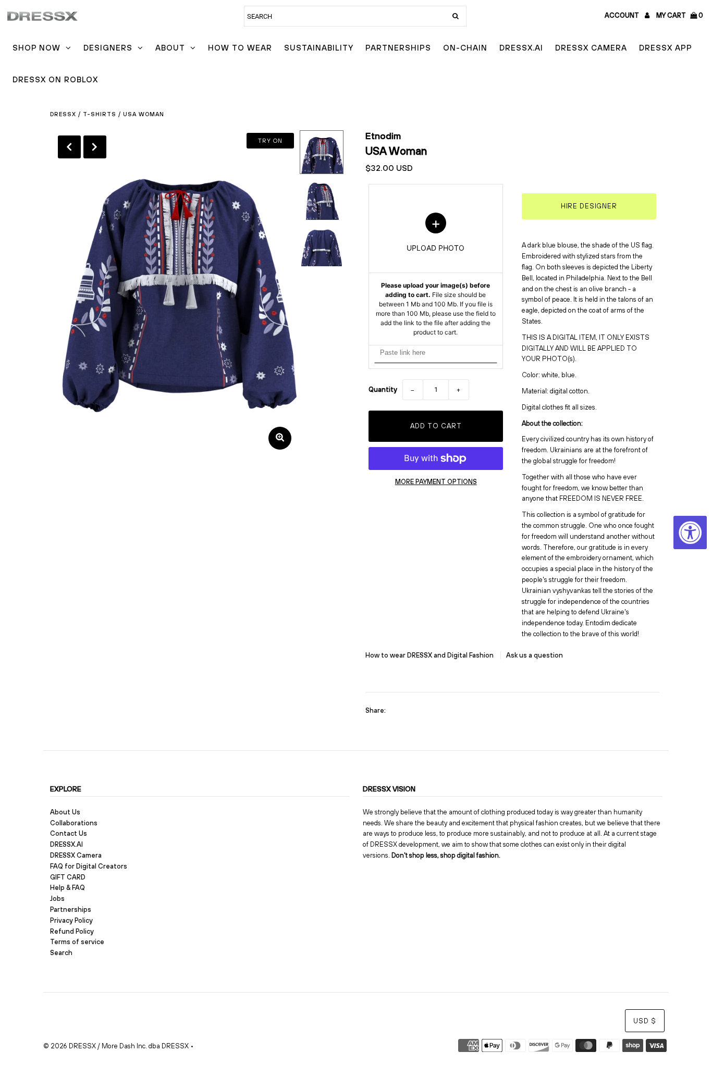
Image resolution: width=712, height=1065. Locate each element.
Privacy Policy (71, 920)
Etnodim (383, 135)
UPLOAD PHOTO (436, 275)
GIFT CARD (67, 877)
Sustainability (318, 47)
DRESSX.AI (521, 47)
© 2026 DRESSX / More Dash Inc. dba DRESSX (116, 1046)
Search (61, 953)
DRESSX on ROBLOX (55, 79)
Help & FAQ (67, 887)
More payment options (436, 482)
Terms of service (77, 942)
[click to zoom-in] (279, 438)
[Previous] (69, 146)
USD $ (644, 1021)
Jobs (57, 898)
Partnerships (398, 47)
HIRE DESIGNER (589, 206)
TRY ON (270, 141)
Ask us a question (534, 655)
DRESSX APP (665, 47)
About (170, 47)
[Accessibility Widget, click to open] (690, 532)
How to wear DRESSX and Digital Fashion (430, 655)
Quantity (383, 389)
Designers (107, 47)
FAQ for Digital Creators (88, 866)
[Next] (94, 146)
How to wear (240, 47)
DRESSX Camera (591, 47)
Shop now (36, 47)
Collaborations (73, 823)
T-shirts (99, 114)
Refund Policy (72, 931)
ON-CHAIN (465, 47)
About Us (65, 812)
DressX (63, 114)
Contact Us (68, 833)
